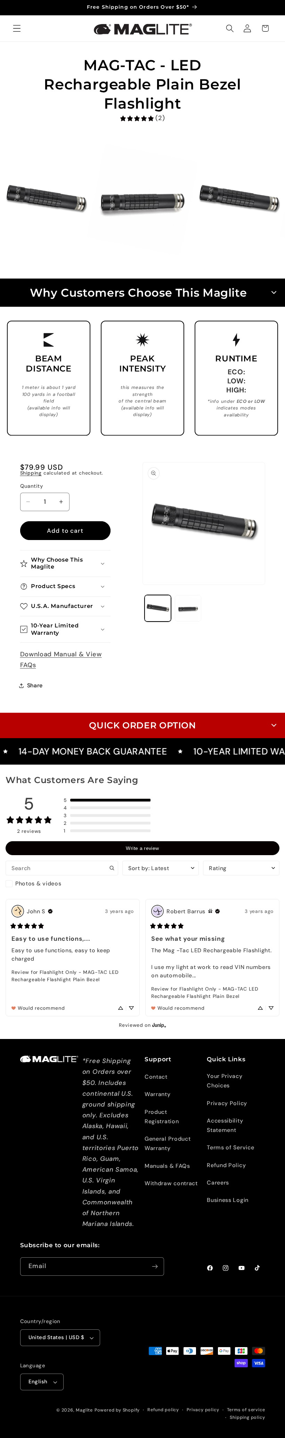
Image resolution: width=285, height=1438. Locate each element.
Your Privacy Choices (224, 1080)
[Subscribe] (155, 1266)
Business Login (228, 1200)
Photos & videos (38, 883)
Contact (156, 1076)
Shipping (31, 473)
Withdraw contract (171, 1183)
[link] (142, 118)
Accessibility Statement (225, 1125)
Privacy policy (203, 1410)
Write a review (142, 848)
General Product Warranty (167, 1143)
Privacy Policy (227, 1103)
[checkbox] (62, 884)
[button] (17, 28)
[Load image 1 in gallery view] (158, 608)
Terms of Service (230, 1147)
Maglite (84, 1410)
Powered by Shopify (117, 1410)
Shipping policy (247, 1417)
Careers (218, 1182)
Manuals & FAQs (167, 1166)
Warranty (158, 1094)
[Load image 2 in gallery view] (188, 608)
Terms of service (246, 1410)
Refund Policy (226, 1165)
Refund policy (163, 1410)
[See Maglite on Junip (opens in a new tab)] (159, 1025)
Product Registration (162, 1116)
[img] (50, 911)
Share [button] (35, 685)
